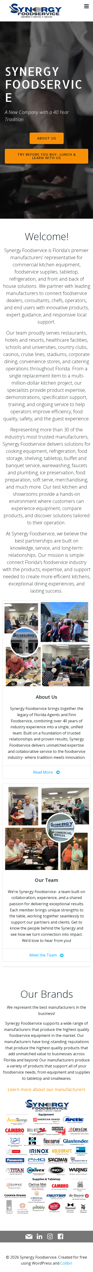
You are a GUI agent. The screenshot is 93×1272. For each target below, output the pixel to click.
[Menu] (87, 6)
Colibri (66, 1263)
